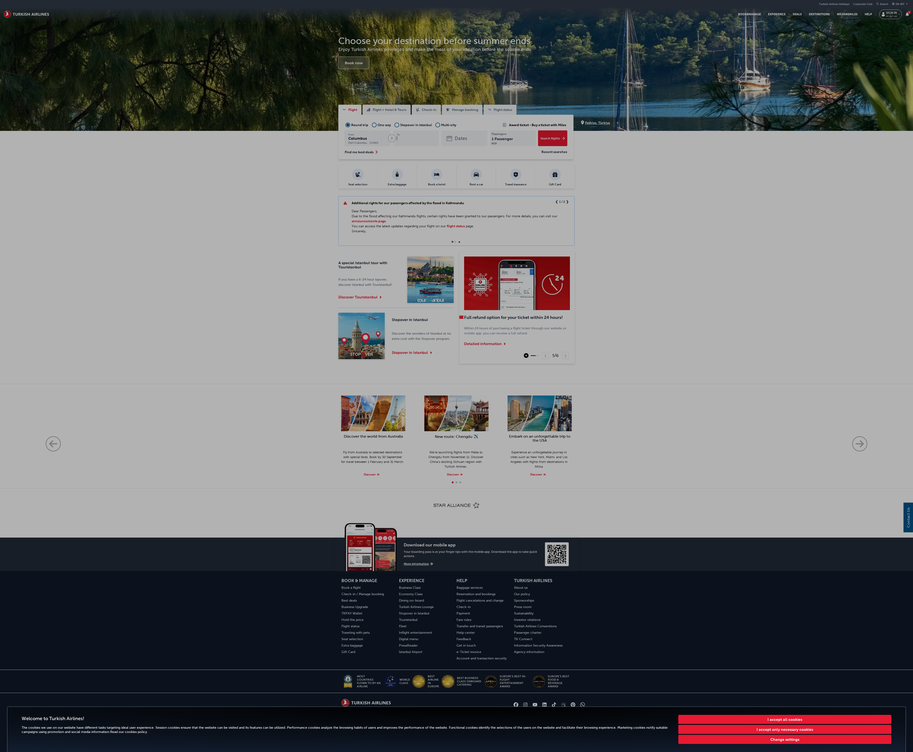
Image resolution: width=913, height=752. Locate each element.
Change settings (784, 739)
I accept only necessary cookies (785, 729)
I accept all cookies (784, 719)
